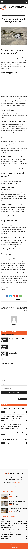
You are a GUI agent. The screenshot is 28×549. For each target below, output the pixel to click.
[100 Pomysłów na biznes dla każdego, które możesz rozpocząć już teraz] (4, 510)
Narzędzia (3, 412)
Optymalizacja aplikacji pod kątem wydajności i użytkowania (15, 15)
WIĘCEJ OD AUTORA (8, 334)
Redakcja (7, 24)
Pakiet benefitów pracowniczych (9, 532)
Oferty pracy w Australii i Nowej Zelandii (11, 530)
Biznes (2, 420)
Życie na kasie (12, 494)
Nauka (10, 504)
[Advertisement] (14, 84)
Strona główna (4, 11)
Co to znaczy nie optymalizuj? (17, 345)
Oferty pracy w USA (6, 538)
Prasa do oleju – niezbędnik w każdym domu (13, 433)
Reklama (2, 443)
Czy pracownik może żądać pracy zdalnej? (7, 308)
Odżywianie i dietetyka (7, 525)
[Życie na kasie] (4, 496)
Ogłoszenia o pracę (6, 527)
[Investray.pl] (14, 7)
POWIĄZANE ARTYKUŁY (9, 332)
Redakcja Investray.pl (10, 412)
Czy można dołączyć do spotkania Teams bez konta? (21, 309)
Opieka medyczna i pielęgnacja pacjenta (11, 521)
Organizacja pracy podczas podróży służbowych (14, 523)
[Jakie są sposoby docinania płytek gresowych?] (4, 503)
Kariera (10, 496)
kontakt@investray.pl (19, 482)
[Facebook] (12, 486)
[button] (26, 2)
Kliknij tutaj (11, 287)
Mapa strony (14, 544)
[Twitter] (16, 486)
